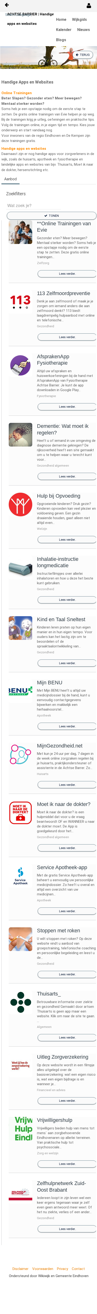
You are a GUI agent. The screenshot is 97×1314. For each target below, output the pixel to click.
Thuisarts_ (49, 994)
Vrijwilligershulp (54, 1120)
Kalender (64, 29)
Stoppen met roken (58, 931)
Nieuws (83, 29)
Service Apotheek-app (62, 867)
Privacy (62, 1269)
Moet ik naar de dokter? (63, 804)
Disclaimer (20, 1269)
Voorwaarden (42, 1269)
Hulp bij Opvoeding (58, 496)
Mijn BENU (49, 683)
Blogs (61, 40)
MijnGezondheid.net (59, 746)
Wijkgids (79, 19)
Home (61, 19)
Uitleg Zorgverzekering (62, 1057)
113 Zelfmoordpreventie (63, 293)
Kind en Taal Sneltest (61, 619)
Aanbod (10, 179)
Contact (78, 1269)
